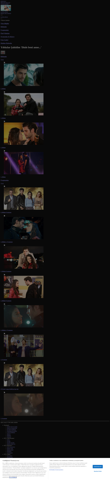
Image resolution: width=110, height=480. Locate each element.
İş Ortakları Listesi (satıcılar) (56, 469)
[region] (55, 469)
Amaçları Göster (98, 471)
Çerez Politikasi (13, 477)
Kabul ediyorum (98, 466)
